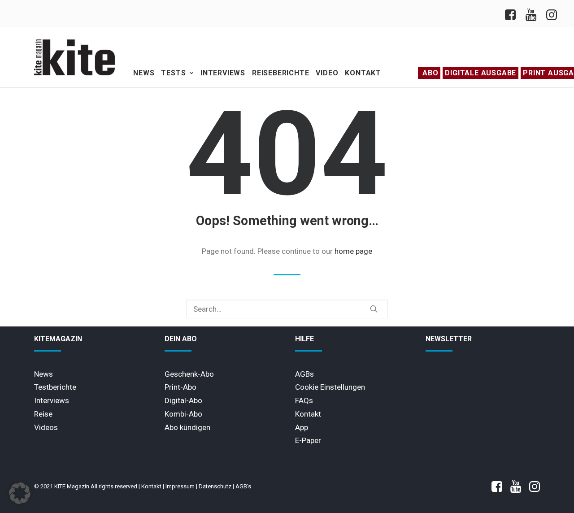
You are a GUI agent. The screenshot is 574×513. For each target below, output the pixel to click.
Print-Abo (180, 387)
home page (353, 251)
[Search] (287, 309)
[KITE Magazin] (74, 57)
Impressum (180, 486)
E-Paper (308, 440)
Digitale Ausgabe (480, 73)
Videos (46, 427)
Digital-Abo (183, 400)
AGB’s (243, 486)
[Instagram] (551, 13)
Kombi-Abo (183, 413)
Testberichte (55, 387)
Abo (430, 73)
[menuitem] (513, 13)
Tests (173, 73)
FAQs (304, 400)
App (301, 427)
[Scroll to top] (553, 492)
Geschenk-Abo (189, 374)
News (143, 73)
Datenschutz (215, 486)
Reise (43, 413)
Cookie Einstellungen (330, 387)
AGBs (304, 374)
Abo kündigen (187, 427)
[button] (373, 308)
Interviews (222, 73)
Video (327, 73)
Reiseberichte (280, 73)
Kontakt (363, 73)
